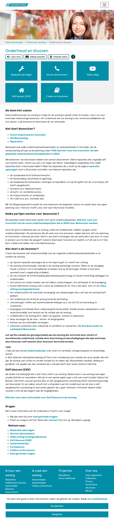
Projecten (65, 471)
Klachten (9, 489)
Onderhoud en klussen (15, 483)
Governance (91, 484)
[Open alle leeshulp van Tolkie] (73, 57)
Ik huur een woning (36, 42)
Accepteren (57, 506)
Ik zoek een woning (39, 473)
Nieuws (89, 491)
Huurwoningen (39, 479)
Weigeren (57, 514)
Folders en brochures (22, 450)
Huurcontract (12, 492)
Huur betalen (11, 486)
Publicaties (91, 478)
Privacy (89, 481)
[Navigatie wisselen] (104, 5)
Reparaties (10, 479)
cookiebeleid (99, 499)
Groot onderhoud (67, 478)
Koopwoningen (39, 483)
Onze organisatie (94, 475)
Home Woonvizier (14, 42)
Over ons (91, 471)
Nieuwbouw (64, 475)
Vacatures (90, 487)
